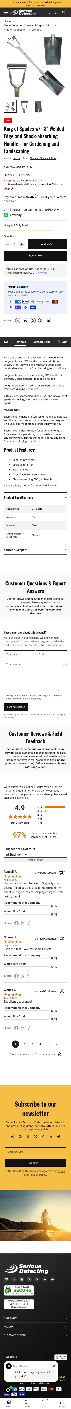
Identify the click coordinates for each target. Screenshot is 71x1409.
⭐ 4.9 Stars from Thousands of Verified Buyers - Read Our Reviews (35, 4)
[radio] (52, 807)
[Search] (49, 12)
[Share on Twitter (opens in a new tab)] (22, 923)
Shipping (9, 180)
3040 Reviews (23, 822)
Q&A (5, 342)
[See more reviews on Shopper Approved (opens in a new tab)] (29, 923)
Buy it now (35, 255)
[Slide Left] (6, 3)
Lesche (16, 158)
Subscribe (34, 1163)
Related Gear (41, 342)
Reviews (20, 342)
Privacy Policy (37, 1174)
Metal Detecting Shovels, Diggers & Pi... (28, 25)
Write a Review (35, 860)
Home (7, 21)
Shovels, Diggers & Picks (43, 158)
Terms (61, 1170)
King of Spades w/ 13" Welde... (23, 29)
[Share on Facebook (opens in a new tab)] (16, 923)
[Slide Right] (64, 3)
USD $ (13, 1357)
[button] (49, 12)
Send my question (16, 707)
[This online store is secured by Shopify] (60, 1357)
